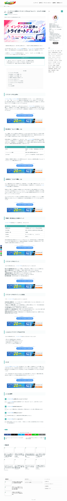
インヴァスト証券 (20, 48)
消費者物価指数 (50, 68)
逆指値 (57, 70)
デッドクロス (56, 60)
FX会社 (6, 14)
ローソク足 (50, 65)
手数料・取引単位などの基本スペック (16, 77)
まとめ (11, 84)
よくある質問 (12, 85)
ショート (53, 55)
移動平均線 (55, 68)
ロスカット (50, 63)
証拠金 (49, 70)
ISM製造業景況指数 (55, 52)
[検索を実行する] (62, 11)
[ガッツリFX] (10, 3)
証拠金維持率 (53, 70)
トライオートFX (30, 48)
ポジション (50, 62)
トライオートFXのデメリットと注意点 (16, 80)
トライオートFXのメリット (14, 79)
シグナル (49, 55)
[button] (7, 434)
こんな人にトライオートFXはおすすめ (16, 82)
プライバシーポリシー (49, 483)
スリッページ (58, 57)
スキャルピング (58, 55)
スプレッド (53, 57)
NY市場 (60, 52)
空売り (59, 68)
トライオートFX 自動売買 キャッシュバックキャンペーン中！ (24, 113)
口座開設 (54, 65)
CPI (55, 50)
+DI (48, 50)
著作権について (48, 488)
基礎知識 (58, 65)
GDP (61, 50)
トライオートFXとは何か (14, 72)
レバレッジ (58, 62)
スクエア (49, 57)
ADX (53, 50)
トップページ (47, 479)
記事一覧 (46, 481)
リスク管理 (54, 62)
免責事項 (46, 486)
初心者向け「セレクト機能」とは (15, 74)
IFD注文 (49, 52)
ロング (54, 63)
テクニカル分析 (50, 60)
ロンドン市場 (58, 63)
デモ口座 (60, 60)
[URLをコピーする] (42, 434)
